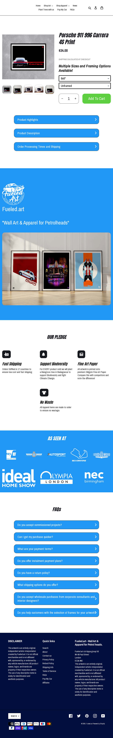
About (45, 652)
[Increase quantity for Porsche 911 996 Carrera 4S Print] (75, 98)
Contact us (47, 655)
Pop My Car (47, 678)
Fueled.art (89, 724)
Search (45, 648)
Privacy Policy (48, 659)
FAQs (45, 675)
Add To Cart (96, 98)
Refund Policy (48, 663)
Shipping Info (48, 667)
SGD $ (14, 716)
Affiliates (46, 682)
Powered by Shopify (99, 724)
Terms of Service (49, 671)
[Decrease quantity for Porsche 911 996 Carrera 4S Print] (62, 98)
